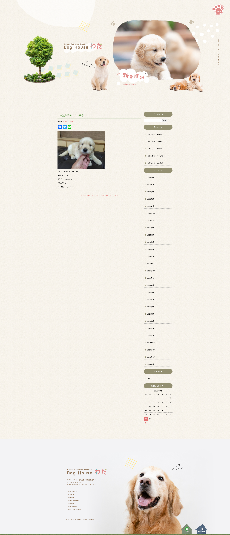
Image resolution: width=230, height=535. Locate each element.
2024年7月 (151, 300)
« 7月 (145, 423)
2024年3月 (151, 328)
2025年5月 (151, 242)
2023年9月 (151, 364)
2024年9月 (151, 285)
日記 (148, 379)
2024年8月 (151, 292)
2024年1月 (151, 335)
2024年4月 (151, 321)
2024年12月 (151, 264)
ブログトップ (158, 114)
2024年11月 (151, 271)
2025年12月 (151, 213)
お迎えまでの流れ (74, 500)
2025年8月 (151, 228)
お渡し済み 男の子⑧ (155, 149)
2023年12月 (151, 343)
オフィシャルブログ (74, 510)
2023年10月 (151, 357)
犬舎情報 (71, 503)
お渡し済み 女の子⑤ (155, 141)
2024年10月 (151, 278)
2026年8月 (151, 177)
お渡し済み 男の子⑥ (155, 134)
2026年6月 (151, 192)
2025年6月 (151, 235)
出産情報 (71, 497)
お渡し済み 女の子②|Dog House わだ (218, 51)
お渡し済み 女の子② (155, 163)
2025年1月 (151, 256)
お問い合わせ (72, 506)
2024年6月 (151, 307)
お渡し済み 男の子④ (89, 195)
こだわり (71, 494)
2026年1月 (151, 206)
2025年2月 (151, 249)
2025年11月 (151, 220)
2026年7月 (151, 185)
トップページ (72, 491)
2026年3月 (151, 199)
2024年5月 (151, 314)
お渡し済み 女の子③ (155, 156)
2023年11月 (151, 350)
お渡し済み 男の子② (109, 195)
